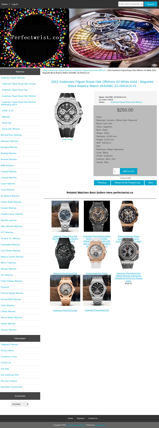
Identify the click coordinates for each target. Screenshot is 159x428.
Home (5, 4)
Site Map (5, 369)
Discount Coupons (9, 381)
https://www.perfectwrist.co (75, 425)
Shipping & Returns (9, 344)
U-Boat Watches (8, 311)
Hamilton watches (9, 220)
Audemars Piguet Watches (61, 70)
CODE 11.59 (7, 110)
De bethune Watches (10, 196)
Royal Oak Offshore (10, 129)
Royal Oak (6, 123)
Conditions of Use (9, 356)
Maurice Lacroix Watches (12, 257)
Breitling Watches (9, 153)
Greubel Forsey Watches (12, 214)
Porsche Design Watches (12, 293)
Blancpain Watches (9, 141)
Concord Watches (9, 177)
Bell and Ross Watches (11, 135)
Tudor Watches (7, 305)
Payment (5, 287)
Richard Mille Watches (11, 299)
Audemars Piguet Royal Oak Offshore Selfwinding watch (18, 103)
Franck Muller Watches (11, 202)
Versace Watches (9, 330)
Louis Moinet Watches (11, 251)
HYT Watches (7, 232)
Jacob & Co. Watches (10, 238)
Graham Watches (8, 208)
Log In (15, 4)
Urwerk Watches (8, 324)
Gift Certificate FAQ (9, 375)
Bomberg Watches (9, 147)
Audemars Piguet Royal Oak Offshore (89, 70)
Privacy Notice (7, 350)
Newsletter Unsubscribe (11, 387)
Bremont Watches (9, 159)
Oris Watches (7, 275)
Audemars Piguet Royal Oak (14, 90)
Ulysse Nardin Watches (11, 317)
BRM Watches (7, 165)
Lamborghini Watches (10, 244)
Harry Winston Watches (11, 226)
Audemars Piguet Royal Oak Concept (18, 84)
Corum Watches (8, 184)
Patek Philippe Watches (11, 281)
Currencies (20, 396)
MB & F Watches (8, 263)
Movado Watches (8, 269)
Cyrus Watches (8, 190)
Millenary (5, 117)
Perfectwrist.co (100, 425)
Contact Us (6, 362)
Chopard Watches (9, 171)
